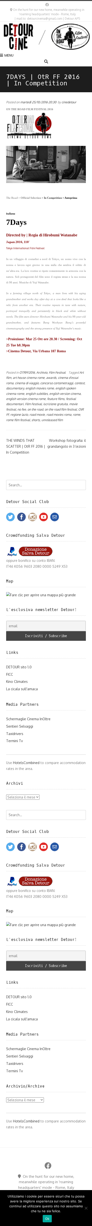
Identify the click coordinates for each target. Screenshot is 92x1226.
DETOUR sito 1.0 (19, 667)
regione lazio (19, 414)
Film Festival (57, 372)
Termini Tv (14, 741)
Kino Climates (17, 681)
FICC (9, 674)
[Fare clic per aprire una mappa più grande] (41, 595)
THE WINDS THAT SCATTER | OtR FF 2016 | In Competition (25, 446)
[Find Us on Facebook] (47, 5)
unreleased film (52, 420)
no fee (21, 409)
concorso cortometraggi (56, 383)
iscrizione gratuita (55, 404)
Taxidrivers (14, 734)
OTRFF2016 (27, 372)
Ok (47, 1219)
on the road (35, 409)
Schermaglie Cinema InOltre (28, 719)
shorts (35, 420)
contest (80, 383)
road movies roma (58, 414)
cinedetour (69, 102)
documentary (15, 388)
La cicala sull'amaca (22, 689)
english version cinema (65, 394)
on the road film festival (61, 409)
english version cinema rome (26, 399)
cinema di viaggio (27, 383)
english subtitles (37, 394)
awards (51, 378)
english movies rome (40, 388)
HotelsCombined (26, 763)
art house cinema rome (29, 378)
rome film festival (18, 420)
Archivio (41, 372)
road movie (37, 414)
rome (76, 414)
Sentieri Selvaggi (19, 726)
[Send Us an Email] (42, 5)
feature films (56, 399)
